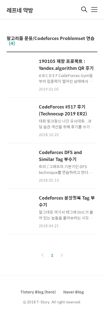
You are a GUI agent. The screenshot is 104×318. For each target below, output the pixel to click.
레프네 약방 (20, 10)
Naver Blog (73, 292)
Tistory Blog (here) (38, 292)
